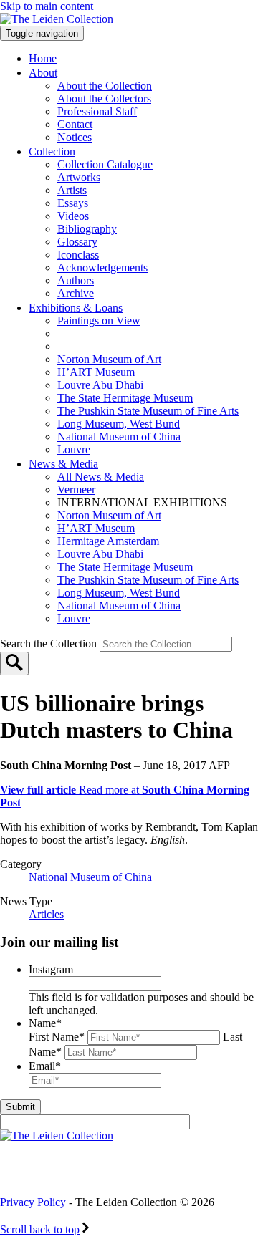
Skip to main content (46, 6)
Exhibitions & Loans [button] (76, 308)
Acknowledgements (102, 267)
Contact (74, 124)
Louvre (73, 449)
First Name (57, 1037)
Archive (75, 293)
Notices (74, 137)
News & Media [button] (63, 464)
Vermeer (76, 489)
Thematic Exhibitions (125, 333)
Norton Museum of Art (109, 359)
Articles (46, 914)
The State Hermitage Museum (125, 398)
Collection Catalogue (105, 164)
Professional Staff (97, 111)
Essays (72, 203)
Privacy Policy (33, 1202)
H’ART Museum (96, 372)
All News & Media (100, 477)
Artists (72, 190)
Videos (73, 216)
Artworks (78, 177)
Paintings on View (98, 320)
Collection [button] (52, 151)
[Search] (14, 663)
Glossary (77, 242)
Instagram (51, 969)
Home (43, 58)
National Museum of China (119, 436)
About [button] (43, 73)
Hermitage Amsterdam (108, 541)
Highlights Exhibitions (131, 346)
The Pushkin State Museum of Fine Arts (148, 411)
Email (45, 1066)
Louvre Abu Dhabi (100, 385)
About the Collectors (104, 98)
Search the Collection (50, 643)
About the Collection (104, 85)
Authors (75, 280)
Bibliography (87, 229)
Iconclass (78, 255)
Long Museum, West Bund (118, 424)
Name (45, 1023)
